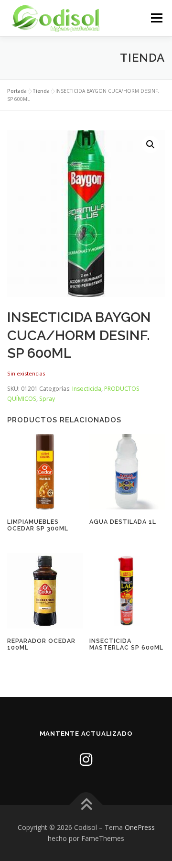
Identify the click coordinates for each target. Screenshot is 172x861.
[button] (150, 144)
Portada (17, 91)
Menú (156, 18)
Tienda (41, 91)
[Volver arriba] (86, 805)
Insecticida (86, 389)
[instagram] (86, 759)
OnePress (140, 827)
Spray (47, 399)
